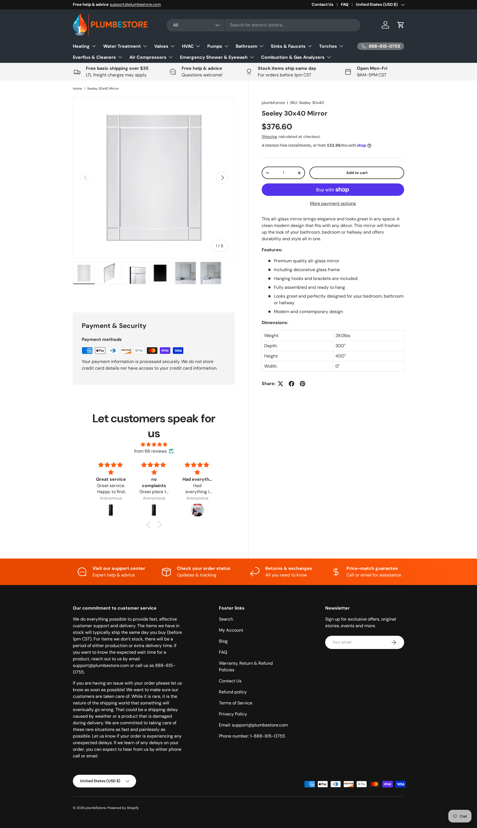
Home (77, 88)
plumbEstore (273, 102)
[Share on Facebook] (291, 383)
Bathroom (246, 46)
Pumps (214, 46)
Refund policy (233, 692)
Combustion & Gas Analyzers (293, 57)
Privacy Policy (233, 714)
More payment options (333, 203)
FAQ (344, 4)
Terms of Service (235, 703)
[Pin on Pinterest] (302, 383)
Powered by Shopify (123, 808)
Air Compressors (147, 57)
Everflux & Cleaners (94, 57)
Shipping (269, 136)
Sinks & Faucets (288, 46)
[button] (401, 25)
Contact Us (322, 4)
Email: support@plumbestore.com (253, 725)
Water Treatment (122, 46)
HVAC (188, 46)
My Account (231, 630)
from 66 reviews (150, 451)
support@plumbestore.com (135, 4)
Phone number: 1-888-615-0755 (252, 736)
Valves (161, 46)
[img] (154, 444)
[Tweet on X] (280, 383)
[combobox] (263, 25)
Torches (328, 46)
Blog (223, 641)
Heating (81, 46)
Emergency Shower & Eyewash (214, 57)
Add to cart (357, 172)
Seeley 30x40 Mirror (103, 88)
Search (226, 619)
